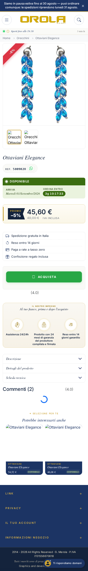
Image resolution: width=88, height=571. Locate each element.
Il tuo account (21, 522)
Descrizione (13, 359)
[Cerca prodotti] (79, 20)
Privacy (13, 508)
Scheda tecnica (15, 377)
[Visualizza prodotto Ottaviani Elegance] (24, 443)
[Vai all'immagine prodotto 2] (31, 137)
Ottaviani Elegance (19, 467)
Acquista (47, 277)
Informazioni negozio (27, 537)
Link (9, 493)
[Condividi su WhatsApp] (31, 168)
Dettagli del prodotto (19, 368)
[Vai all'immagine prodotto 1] (14, 137)
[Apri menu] (7, 20)
